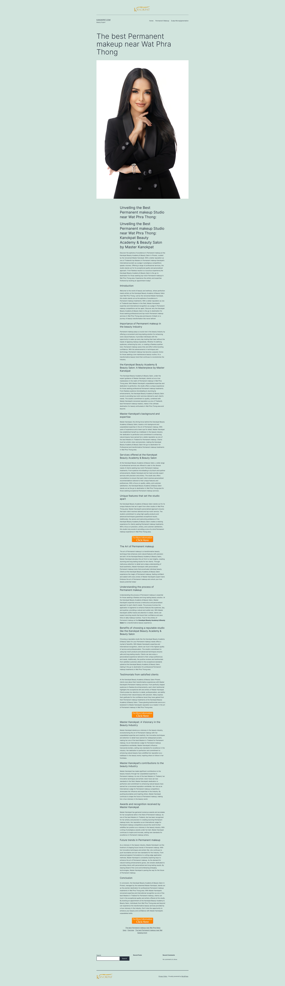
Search (98, 955)
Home (151, 21)
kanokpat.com (103, 20)
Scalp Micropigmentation (180, 21)
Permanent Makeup (162, 21)
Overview (131, 930)
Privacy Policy (163, 976)
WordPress (184, 976)
